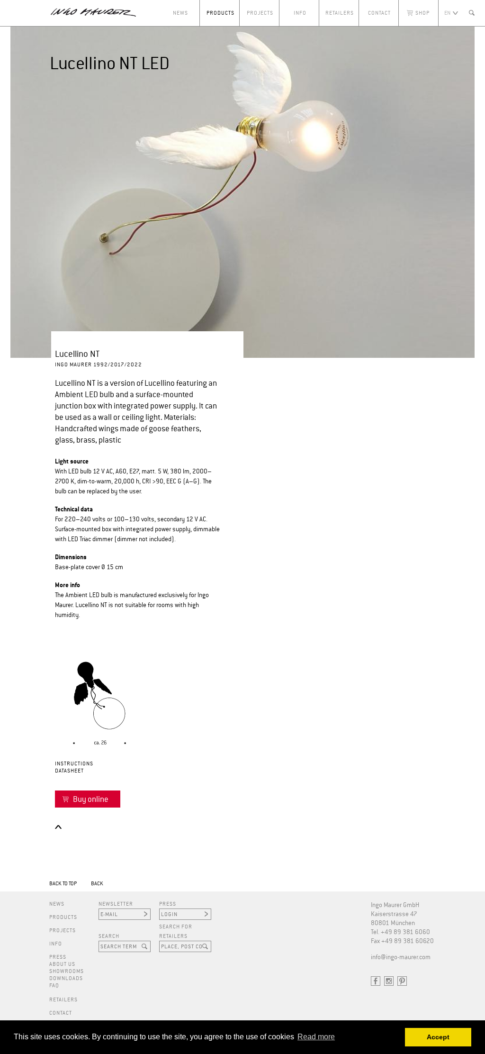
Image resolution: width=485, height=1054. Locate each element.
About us (62, 964)
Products (220, 13)
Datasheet (69, 771)
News (180, 13)
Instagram (389, 981)
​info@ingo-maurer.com (401, 957)
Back (97, 884)
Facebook (375, 981)
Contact (379, 13)
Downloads (66, 978)
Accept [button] (438, 1037)
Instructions (74, 764)
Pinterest (402, 981)
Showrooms (66, 971)
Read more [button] (316, 1037)
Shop (422, 13)
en (447, 13)
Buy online (90, 799)
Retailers (339, 13)
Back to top (63, 884)
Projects (260, 13)
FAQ (54, 985)
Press (57, 957)
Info (300, 13)
